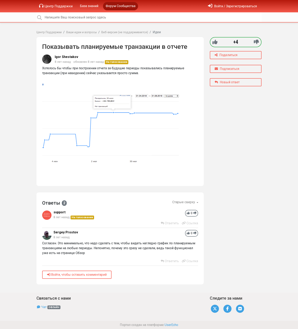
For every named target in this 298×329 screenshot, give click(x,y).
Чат (50, 307)
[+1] (215, 42)
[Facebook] (227, 308)
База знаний (89, 6)
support (59, 212)
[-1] (256, 42)
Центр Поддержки (58, 6)
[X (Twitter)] (215, 308)
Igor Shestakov (66, 57)
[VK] (240, 308)
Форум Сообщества (120, 6)
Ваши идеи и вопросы (81, 32)
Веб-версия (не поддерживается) (124, 32)
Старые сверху (184, 202)
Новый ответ (229, 82)
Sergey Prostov (66, 232)
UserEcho (171, 325)
